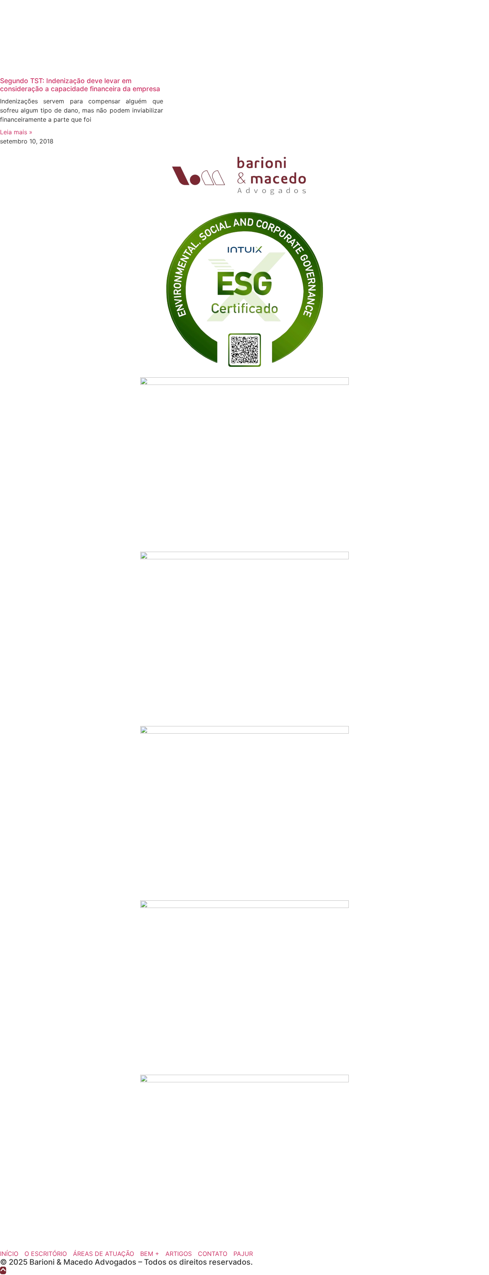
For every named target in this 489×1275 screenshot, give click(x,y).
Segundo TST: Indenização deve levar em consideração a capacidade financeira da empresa (80, 85)
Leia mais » (16, 132)
